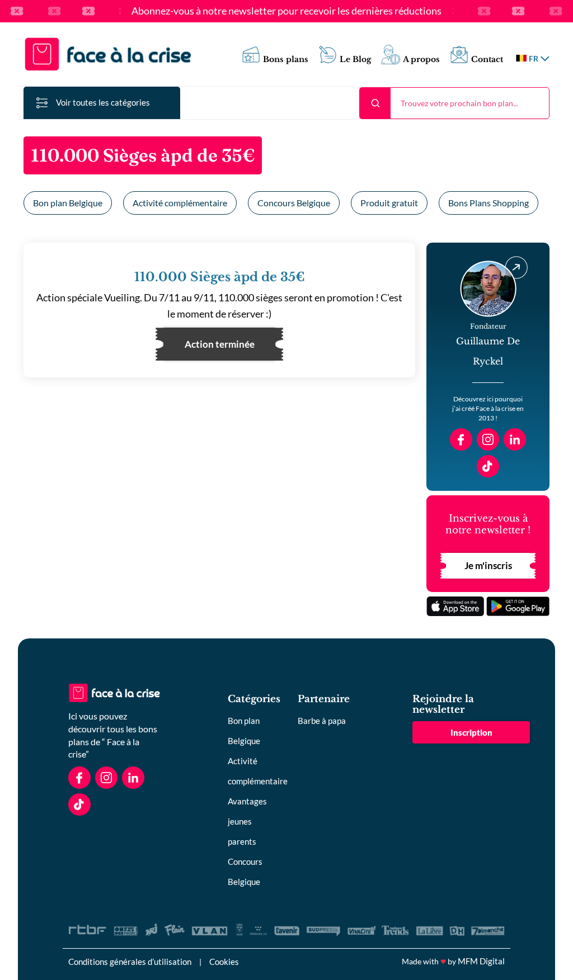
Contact (487, 59)
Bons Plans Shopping (488, 202)
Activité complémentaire (180, 202)
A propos (421, 59)
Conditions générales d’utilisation (129, 962)
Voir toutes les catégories (103, 102)
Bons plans (285, 59)
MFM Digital (481, 961)
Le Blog (356, 59)
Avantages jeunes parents (247, 821)
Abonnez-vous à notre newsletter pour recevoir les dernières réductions (286, 11)
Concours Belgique (293, 202)
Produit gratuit (389, 202)
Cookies (224, 962)
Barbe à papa (322, 721)
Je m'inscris (488, 565)
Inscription (471, 732)
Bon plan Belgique (67, 202)
